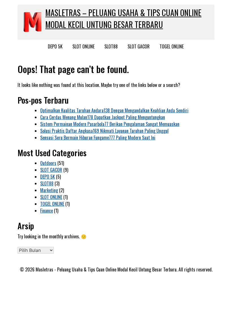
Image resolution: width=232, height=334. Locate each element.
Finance (46, 210)
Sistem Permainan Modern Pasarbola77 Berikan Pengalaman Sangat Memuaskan (109, 124)
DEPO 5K (55, 46)
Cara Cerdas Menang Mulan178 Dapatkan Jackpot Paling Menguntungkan (102, 117)
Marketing (49, 190)
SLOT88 (111, 46)
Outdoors (48, 163)
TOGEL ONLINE (172, 46)
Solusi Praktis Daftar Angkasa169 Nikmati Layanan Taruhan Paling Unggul (104, 130)
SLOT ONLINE (83, 46)
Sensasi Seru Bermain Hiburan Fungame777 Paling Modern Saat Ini (97, 137)
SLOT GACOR (139, 46)
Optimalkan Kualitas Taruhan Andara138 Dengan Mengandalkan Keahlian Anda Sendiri (114, 110)
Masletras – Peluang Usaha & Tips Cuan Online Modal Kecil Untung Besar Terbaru (123, 18)
